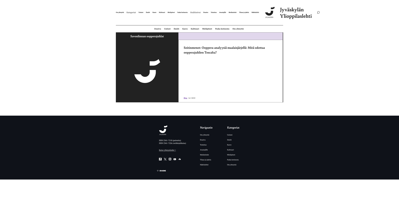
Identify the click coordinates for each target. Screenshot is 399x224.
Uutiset (167, 29)
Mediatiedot (204, 155)
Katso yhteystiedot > (167, 150)
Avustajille (204, 150)
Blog (185, 98)
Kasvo (185, 29)
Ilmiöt (176, 29)
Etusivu (157, 29)
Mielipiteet (207, 29)
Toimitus (203, 145)
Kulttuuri (195, 29)
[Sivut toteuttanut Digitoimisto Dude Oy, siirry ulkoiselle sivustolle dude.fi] (161, 171)
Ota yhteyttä (238, 29)
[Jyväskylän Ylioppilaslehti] (163, 134)
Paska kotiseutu (222, 29)
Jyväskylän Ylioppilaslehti (296, 12)
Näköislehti (204, 165)
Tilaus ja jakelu (205, 160)
